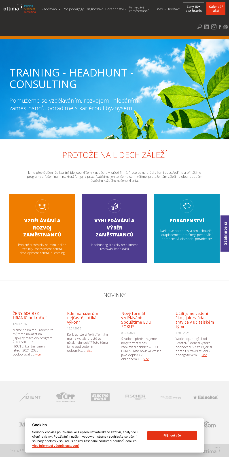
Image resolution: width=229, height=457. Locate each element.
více (38, 354)
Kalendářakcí (216, 8)
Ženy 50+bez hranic (193, 8)
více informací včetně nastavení (55, 445)
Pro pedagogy (73, 9)
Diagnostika (94, 9)
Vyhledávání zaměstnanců (139, 9)
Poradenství (115, 9)
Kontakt (174, 9)
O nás (159, 9)
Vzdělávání (50, 9)
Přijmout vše (172, 435)
